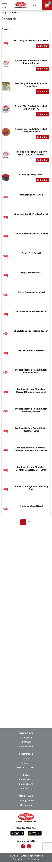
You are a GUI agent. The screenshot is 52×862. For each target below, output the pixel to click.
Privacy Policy (26, 779)
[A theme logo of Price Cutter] (20, 5)
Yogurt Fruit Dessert (31, 272)
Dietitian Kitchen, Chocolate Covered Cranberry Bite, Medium (31, 449)
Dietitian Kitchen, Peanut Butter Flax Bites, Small (31, 371)
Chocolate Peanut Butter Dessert (31, 233)
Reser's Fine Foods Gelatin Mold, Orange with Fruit (31, 130)
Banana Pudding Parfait (31, 194)
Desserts (15, 12)
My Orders (26, 742)
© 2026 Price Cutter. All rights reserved (26, 856)
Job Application (26, 800)
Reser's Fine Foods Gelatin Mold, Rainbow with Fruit (31, 107)
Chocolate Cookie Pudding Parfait (31, 214)
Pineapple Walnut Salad (31, 506)
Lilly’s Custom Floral (26, 767)
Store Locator (26, 746)
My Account (26, 737)
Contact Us (26, 805)
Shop (3, 12)
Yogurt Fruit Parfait (31, 253)
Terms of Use (26, 788)
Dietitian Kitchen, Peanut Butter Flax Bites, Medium (31, 410)
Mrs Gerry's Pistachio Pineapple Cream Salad (31, 84)
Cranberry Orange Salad (31, 174)
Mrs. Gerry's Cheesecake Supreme (31, 40)
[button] (42, 46)
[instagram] (29, 847)
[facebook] (23, 847)
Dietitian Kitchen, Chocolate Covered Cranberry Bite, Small (31, 390)
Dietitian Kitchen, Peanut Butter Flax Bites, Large (31, 429)
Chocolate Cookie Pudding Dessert (31, 331)
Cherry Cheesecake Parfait (31, 292)
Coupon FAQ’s (26, 784)
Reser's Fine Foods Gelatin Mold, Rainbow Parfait (31, 62)
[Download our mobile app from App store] (17, 833)
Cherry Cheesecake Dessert (31, 350)
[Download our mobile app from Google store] (35, 833)
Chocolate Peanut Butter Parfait (31, 311)
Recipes (26, 763)
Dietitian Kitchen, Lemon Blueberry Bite (31, 488)
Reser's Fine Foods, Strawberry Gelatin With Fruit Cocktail (31, 153)
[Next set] (35, 522)
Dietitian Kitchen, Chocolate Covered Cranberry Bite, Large (31, 468)
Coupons (26, 758)
